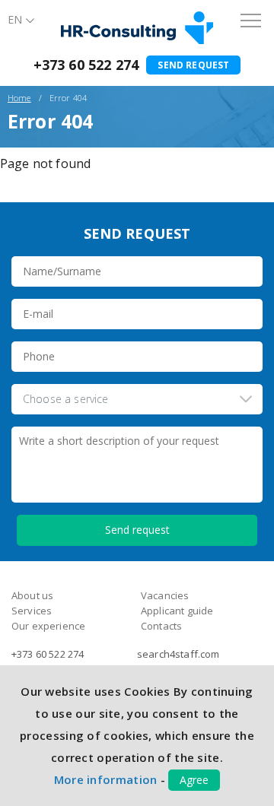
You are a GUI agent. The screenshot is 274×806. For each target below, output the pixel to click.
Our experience (48, 626)
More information (106, 779)
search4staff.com (178, 654)
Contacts (161, 626)
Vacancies (165, 595)
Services (31, 610)
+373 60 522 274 (86, 64)
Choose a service (66, 399)
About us (32, 595)
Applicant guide (177, 610)
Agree (194, 780)
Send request (193, 65)
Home (19, 97)
